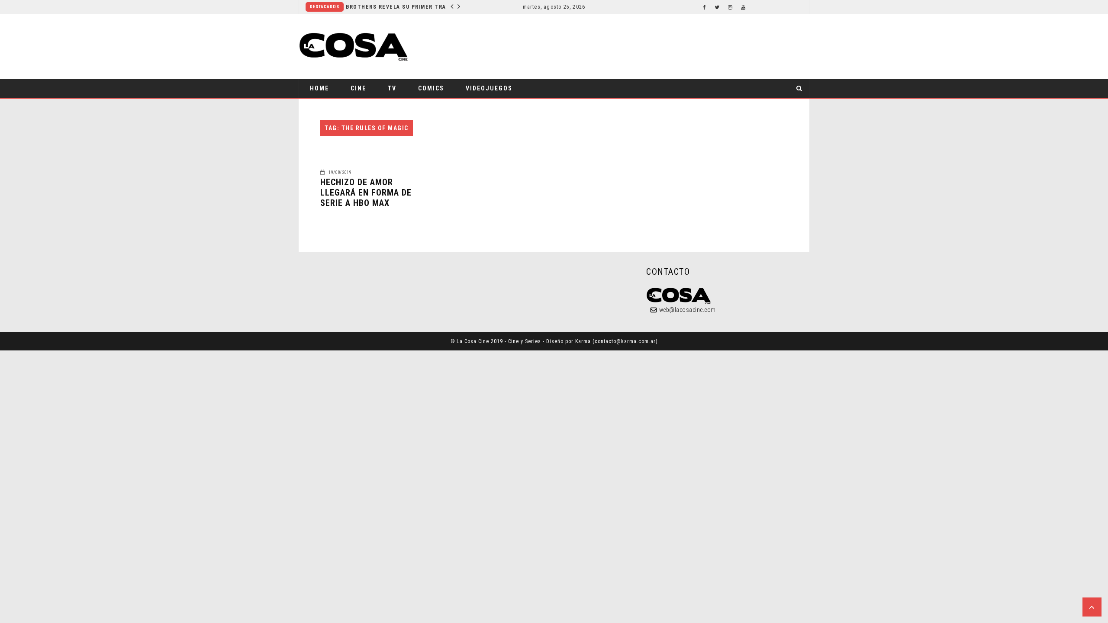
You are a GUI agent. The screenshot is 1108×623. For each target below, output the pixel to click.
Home (319, 88)
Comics (431, 88)
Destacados (324, 6)
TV (392, 88)
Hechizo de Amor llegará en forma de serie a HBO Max (366, 192)
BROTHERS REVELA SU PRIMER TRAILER (398, 7)
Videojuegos (489, 88)
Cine (358, 88)
